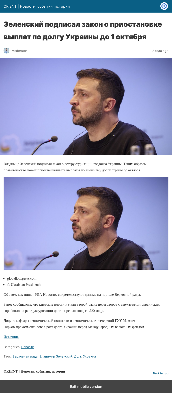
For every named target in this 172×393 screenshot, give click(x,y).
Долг (77, 356)
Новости (27, 347)
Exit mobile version (86, 386)
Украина (89, 356)
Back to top (160, 373)
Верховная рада (25, 356)
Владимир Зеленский (55, 356)
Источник (11, 336)
